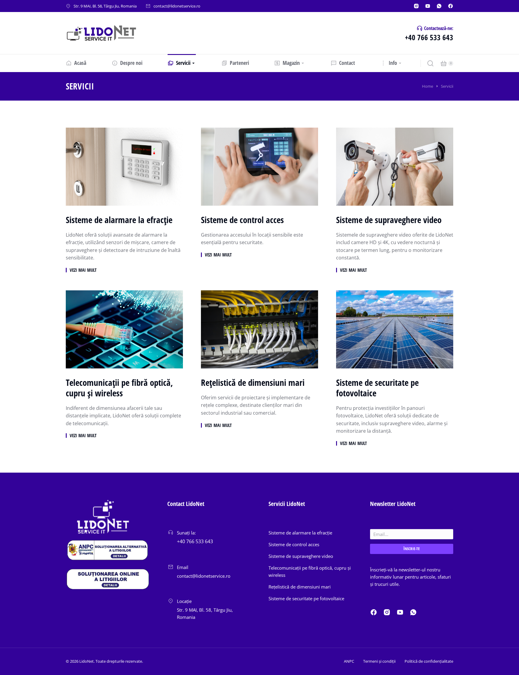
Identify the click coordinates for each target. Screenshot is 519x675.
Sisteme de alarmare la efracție (119, 220)
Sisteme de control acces (242, 220)
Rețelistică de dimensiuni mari (253, 382)
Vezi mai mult (83, 270)
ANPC (349, 661)
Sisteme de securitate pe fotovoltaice (377, 387)
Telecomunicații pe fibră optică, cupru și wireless (119, 387)
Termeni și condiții (379, 661)
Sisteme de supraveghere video (389, 220)
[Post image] (124, 167)
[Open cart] (443, 63)
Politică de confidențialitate (429, 661)
